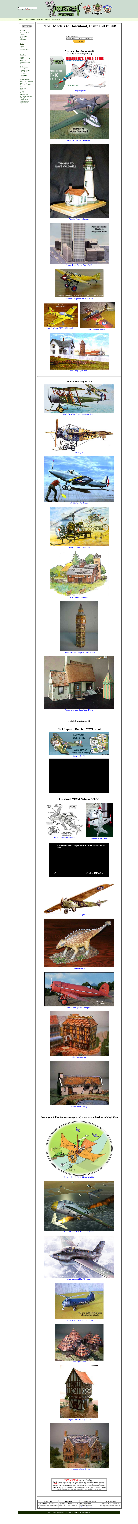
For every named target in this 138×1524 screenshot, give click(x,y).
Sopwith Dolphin (79, 756)
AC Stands (23, 73)
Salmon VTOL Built (99, 838)
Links (21, 89)
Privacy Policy (24, 98)
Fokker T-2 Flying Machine (79, 915)
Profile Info (23, 39)
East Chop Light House (79, 371)
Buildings (40, 19)
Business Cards (24, 94)
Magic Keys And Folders (26, 81)
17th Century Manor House (79, 1469)
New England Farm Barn (79, 597)
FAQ (26, 19)
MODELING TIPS (25, 80)
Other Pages (23, 55)
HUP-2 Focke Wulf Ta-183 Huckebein (79, 1232)
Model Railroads (24, 101)
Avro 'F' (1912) (79, 452)
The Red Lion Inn (79, 1057)
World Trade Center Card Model (79, 265)
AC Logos (23, 68)
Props (22, 77)
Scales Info (23, 88)
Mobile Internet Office (26, 85)
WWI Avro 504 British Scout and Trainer (79, 414)
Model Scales (24, 72)
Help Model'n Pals (25, 62)
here (88, 1484)
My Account (23, 30)
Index (21, 86)
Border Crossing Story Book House (79, 710)
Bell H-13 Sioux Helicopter (79, 547)
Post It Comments (25, 70)
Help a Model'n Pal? (25, 49)
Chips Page (23, 93)
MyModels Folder (25, 33)
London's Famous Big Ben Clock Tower (79, 652)
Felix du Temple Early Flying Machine (79, 1177)
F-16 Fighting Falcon (79, 91)
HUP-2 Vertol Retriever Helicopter (79, 1320)
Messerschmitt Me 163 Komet (79, 1279)
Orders (22, 34)
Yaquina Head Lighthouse (79, 219)
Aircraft (32, 19)
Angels (22, 64)
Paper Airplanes (24, 102)
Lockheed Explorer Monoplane (79, 1007)
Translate (32, 10)
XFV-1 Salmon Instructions (64, 838)
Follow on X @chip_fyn (86, 1507)
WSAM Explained (25, 59)
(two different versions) (98, 329)
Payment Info (23, 36)
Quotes (22, 91)
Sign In (22, 44)
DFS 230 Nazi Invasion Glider (79, 140)
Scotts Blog (23, 60)
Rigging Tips (24, 75)
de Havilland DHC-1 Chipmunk (60, 328)
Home (21, 19)
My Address (23, 38)
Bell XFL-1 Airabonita (79, 503)
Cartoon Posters (24, 99)
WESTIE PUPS (24, 83)
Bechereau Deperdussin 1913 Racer (79, 298)
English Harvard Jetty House (79, 1419)
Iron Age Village (79, 1362)
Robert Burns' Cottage (79, 1106)
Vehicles (47, 19)
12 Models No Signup (26, 96)
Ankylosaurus (79, 968)
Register (22, 46)
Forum (22, 57)
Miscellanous (56, 19)
